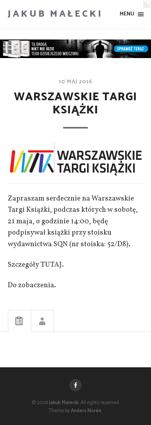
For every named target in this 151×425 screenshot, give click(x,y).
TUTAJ (51, 265)
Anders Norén (86, 411)
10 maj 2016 (75, 81)
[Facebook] (75, 385)
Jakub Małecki (55, 14)
